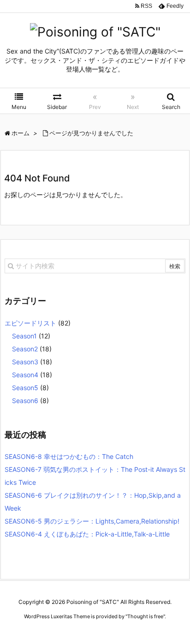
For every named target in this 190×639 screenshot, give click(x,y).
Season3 (25, 362)
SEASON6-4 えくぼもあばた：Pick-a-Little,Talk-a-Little (87, 534)
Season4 (25, 375)
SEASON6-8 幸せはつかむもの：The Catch (69, 456)
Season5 (25, 388)
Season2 (25, 349)
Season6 (25, 400)
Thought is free (145, 616)
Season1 (24, 336)
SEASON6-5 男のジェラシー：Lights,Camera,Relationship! (92, 521)
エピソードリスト (30, 323)
